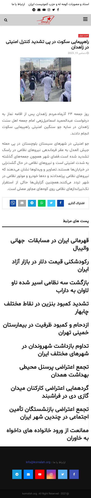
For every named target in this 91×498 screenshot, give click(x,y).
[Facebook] (74, 474)
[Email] (28, 474)
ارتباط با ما (18, 4)
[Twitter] (62, 474)
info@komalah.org (38, 462)
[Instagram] (51, 474)
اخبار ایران (83, 35)
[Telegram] (17, 474)
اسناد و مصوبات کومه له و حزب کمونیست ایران (58, 4)
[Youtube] (39, 474)
